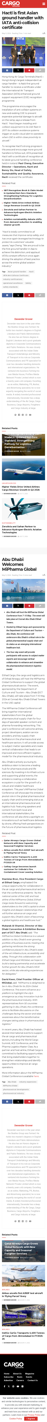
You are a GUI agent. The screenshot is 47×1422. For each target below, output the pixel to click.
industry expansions (27, 1082)
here (36, 1076)
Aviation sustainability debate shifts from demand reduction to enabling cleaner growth (23, 222)
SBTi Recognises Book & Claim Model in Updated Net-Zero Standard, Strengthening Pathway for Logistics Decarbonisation (23, 441)
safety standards (10, 287)
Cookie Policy (15, 1418)
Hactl (31, 272)
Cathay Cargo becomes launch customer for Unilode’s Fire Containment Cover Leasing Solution (23, 869)
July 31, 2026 (26, 451)
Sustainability (9, 523)
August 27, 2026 (27, 1257)
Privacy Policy (34, 1415)
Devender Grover (23, 319)
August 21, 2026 (24, 1300)
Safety (28, 283)
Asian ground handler (17, 272)
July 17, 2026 (23, 493)
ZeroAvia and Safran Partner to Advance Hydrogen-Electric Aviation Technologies (23, 212)
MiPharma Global (10, 1086)
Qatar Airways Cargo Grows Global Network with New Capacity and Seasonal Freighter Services (22, 843)
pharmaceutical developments (16, 1089)
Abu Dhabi (12, 1082)
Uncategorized (9, 483)
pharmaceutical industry (13, 1093)
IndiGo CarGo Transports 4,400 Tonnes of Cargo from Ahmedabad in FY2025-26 (23, 860)
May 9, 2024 (6, 33)
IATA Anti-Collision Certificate (15, 275)
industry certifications (12, 279)
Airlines (6, 1290)
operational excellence (13, 283)
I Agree (31, 1418)
